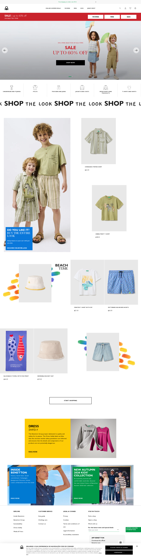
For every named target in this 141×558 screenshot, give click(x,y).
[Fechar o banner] (137, 546)
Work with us (92, 524)
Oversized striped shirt (93, 167)
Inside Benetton (19, 516)
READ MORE (33, 452)
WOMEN (67, 8)
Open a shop (92, 520)
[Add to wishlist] (84, 120)
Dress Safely (18, 528)
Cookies (66, 520)
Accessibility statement (71, 534)
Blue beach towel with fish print (16, 376)
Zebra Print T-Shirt (103, 234)
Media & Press (18, 531)
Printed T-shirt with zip (83, 307)
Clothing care (42, 520)
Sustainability (18, 524)
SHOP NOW (70, 62)
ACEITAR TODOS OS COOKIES (119, 547)
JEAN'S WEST (91, 8)
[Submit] (117, 529)
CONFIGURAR (118, 552)
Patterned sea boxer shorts (118, 307)
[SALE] (70, 17)
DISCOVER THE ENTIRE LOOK (17, 248)
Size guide (41, 516)
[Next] (95, 1)
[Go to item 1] (70, 76)
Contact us (42, 524)
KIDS (81, 8)
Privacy (65, 516)
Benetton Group (19, 520)
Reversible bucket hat (46, 376)
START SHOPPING (70, 400)
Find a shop (92, 516)
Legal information (69, 531)
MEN (75, 8)
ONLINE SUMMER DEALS (53, 8)
